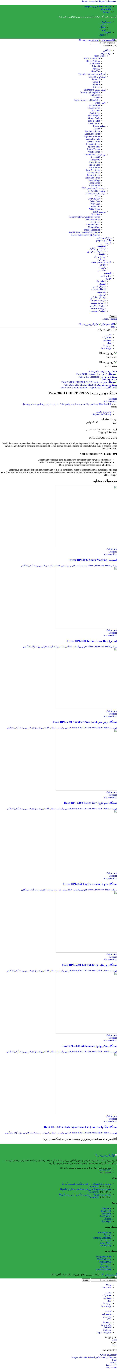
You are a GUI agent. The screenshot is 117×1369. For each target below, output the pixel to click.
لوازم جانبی (105, 275)
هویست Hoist (99, 212)
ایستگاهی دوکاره (98, 248)
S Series (96, 87)
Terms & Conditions (102, 1238)
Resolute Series (93, 144)
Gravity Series (93, 172)
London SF (106, 1211)
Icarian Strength (93, 139)
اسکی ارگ (101, 281)
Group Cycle (94, 118)
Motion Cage (94, 227)
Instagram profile (103, 1256)
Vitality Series (93, 152)
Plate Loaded (94, 121)
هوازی (108, 278)
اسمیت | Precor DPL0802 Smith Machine (93, 559)
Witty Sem (95, 204)
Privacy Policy (104, 1232)
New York (106, 1208)
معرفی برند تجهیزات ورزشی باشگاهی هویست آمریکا (86, 1184)
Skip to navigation (89, 1)
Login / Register (104, 1332)
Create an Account (108, 1355)
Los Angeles (105, 1216)
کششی (107, 273)
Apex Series (94, 162)
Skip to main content (107, 1)
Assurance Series (92, 131)
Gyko (97, 196)
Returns (107, 1235)
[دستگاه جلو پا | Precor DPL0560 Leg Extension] (86, 870)
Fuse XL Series (93, 170)
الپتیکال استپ (99, 286)
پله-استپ (101, 292)
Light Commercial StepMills (87, 100)
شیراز (103, 27)
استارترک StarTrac (97, 77)
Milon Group (100, 56)
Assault (96, 128)
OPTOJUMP (94, 199)
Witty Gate (95, 201)
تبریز (103, 30)
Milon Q (96, 66)
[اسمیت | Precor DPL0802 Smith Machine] (86, 546)
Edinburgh (106, 1213)
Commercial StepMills (90, 92)
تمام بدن (102, 270)
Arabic (102, 35)
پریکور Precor (99, 126)
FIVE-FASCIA (93, 61)
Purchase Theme (103, 1269)
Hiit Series (95, 95)
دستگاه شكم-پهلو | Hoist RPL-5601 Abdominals (89, 1045)
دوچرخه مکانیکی (98, 305)
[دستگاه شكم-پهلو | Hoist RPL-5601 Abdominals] (86, 1032)
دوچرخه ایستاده (98, 303)
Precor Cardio (93, 141)
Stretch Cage (94, 180)
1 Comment (94, 1186)
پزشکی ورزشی (104, 237)
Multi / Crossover (92, 230)
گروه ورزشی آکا (109, 1274)
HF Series (95, 222)
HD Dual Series (92, 219)
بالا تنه (103, 265)
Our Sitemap (105, 1245)
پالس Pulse (100, 103)
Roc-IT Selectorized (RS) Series (85, 235)
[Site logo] (109, 40)
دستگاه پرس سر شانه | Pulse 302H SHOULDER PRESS (90, 385)
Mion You (95, 71)
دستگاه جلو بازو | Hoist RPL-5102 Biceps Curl (90, 802)
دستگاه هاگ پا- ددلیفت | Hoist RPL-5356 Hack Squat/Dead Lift (80, 1126)
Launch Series (93, 175)
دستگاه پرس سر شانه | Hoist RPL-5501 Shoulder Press (85, 721)
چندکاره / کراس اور (96, 251)
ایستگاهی (101, 246)
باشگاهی (107, 50)
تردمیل (102, 294)
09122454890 (105, 1172)
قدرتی (108, 243)
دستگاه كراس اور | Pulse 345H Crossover (98, 377)
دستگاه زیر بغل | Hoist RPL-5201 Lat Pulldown (89, 964)
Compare (107, 1330)
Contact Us (106, 1240)
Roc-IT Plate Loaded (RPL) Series (84, 232)
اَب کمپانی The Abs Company (92, 74)
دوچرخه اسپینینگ (97, 300)
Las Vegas (106, 1221)
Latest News (105, 1243)
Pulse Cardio (94, 123)
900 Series (95, 159)
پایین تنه (102, 267)
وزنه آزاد (102, 259)
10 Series (96, 79)
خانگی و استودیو (103, 240)
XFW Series (94, 185)
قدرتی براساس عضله (101, 262)
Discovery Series (92, 134)
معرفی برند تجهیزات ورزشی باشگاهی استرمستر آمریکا (85, 1194)
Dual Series (94, 113)
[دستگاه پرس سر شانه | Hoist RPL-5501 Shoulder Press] (86, 708)
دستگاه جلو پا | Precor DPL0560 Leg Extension (90, 883)
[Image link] (106, 1155)
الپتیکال (102, 284)
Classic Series (93, 108)
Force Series (94, 167)
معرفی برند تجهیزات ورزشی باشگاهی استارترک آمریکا (85, 1189)
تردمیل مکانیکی (98, 297)
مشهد (103, 24)
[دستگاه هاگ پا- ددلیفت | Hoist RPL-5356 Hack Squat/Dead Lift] (86, 1113)
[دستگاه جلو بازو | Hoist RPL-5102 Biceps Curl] (86, 789)
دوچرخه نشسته (98, 308)
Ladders (96, 97)
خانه (114, 371)
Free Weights (94, 115)
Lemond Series (93, 224)
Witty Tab (95, 206)
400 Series (95, 157)
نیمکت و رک (100, 256)
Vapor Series (94, 183)
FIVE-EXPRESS (92, 58)
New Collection (104, 1259)
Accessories (94, 105)
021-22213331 (105, 1170)
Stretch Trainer (93, 149)
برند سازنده (106, 53)
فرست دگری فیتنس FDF (94, 188)
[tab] (103, 411)
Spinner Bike (94, 146)
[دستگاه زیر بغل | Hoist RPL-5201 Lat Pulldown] (86, 952)
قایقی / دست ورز (97, 311)
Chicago (107, 1219)
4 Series (96, 82)
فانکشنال (101, 254)
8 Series (96, 84)
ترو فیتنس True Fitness (95, 154)
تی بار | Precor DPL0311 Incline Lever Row (92, 640)
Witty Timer (94, 209)
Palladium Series (92, 177)
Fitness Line (94, 165)
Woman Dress (105, 1262)
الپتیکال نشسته (98, 289)
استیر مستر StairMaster (95, 90)
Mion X (96, 69)
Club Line (95, 110)
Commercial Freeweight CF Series (84, 217)
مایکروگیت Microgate (95, 193)
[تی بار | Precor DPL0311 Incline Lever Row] (86, 627)
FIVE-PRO (94, 63)
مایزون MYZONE (97, 191)
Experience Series (92, 136)
